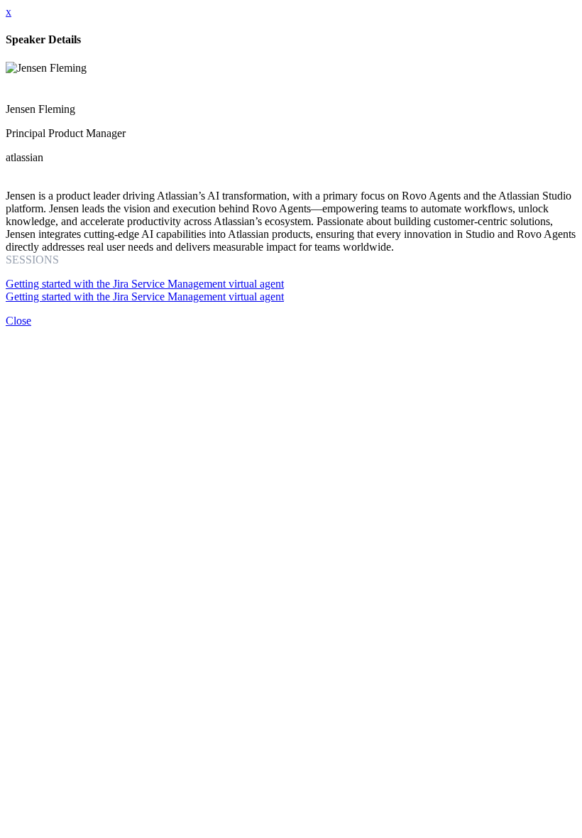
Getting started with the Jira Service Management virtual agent (145, 284)
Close (18, 321)
